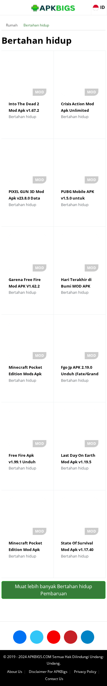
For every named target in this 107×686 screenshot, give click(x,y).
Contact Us (54, 678)
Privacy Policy (85, 671)
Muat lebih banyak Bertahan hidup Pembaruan (53, 590)
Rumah (12, 25)
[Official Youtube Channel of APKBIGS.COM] (53, 637)
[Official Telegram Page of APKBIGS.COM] (87, 637)
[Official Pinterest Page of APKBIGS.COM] (70, 637)
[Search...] (84, 5)
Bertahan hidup (36, 25)
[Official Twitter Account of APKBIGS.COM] (36, 637)
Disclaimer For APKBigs (48, 671)
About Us (14, 671)
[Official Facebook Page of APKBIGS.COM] (19, 637)
